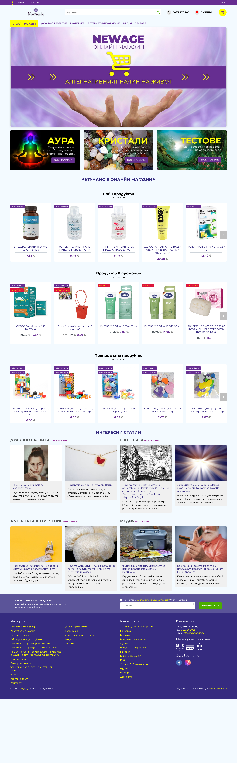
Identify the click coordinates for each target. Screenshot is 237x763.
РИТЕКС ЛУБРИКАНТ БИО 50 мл (162, 326)
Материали (127, 672)
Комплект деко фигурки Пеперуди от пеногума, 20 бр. (206, 410)
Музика (124, 668)
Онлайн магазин (24, 23)
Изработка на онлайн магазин (202, 688)
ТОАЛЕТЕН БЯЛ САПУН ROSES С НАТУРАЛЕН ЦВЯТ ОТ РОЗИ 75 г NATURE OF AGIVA (206, 329)
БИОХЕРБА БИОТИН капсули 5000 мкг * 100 (30, 248)
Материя (126, 631)
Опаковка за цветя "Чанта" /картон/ (75, 327)
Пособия (125, 652)
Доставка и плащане (22, 631)
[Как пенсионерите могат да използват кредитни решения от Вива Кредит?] (201, 544)
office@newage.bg (194, 633)
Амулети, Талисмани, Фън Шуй (138, 626)
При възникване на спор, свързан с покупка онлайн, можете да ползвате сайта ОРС (35, 653)
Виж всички (118, 197)
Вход (223, 2)
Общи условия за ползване (26, 639)
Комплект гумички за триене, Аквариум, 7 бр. (118, 410)
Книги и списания (130, 656)
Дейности (126, 676)
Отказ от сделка (20, 663)
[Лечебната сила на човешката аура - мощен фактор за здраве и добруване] (201, 463)
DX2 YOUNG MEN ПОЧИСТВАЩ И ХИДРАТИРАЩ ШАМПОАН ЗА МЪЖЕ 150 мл (162, 250)
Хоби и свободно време (134, 664)
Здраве (124, 643)
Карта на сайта (20, 679)
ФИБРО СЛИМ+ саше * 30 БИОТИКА (30, 327)
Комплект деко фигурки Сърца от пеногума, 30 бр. (162, 410)
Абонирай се (209, 605)
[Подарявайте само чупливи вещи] (91, 463)
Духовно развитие (54, 23)
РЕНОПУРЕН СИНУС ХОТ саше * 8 (206, 248)
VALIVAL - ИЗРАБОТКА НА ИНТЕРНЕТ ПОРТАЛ (31, 669)
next (223, 235)
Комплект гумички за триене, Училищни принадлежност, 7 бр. (31, 411)
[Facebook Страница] (179, 663)
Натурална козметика (133, 647)
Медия (127, 23)
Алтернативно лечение (104, 23)
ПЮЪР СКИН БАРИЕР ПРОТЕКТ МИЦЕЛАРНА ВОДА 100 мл (75, 248)
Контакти (34, 2)
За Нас (21, 2)
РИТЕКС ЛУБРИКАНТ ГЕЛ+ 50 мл (118, 326)
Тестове (140, 23)
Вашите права (19, 659)
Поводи (124, 660)
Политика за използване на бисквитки (33, 647)
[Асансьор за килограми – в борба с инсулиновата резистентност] (36, 544)
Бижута (125, 635)
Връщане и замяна (21, 635)
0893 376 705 (188, 630)
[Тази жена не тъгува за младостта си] (36, 463)
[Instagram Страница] (187, 663)
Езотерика (77, 23)
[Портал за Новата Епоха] (35, 12)
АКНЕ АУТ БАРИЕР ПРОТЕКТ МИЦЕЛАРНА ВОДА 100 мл (118, 248)
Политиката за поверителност (153, 600)
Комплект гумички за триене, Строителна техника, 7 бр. (75, 410)
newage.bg (23, 688)
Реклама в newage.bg (22, 626)
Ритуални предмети (133, 639)
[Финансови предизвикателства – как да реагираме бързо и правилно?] (146, 544)
